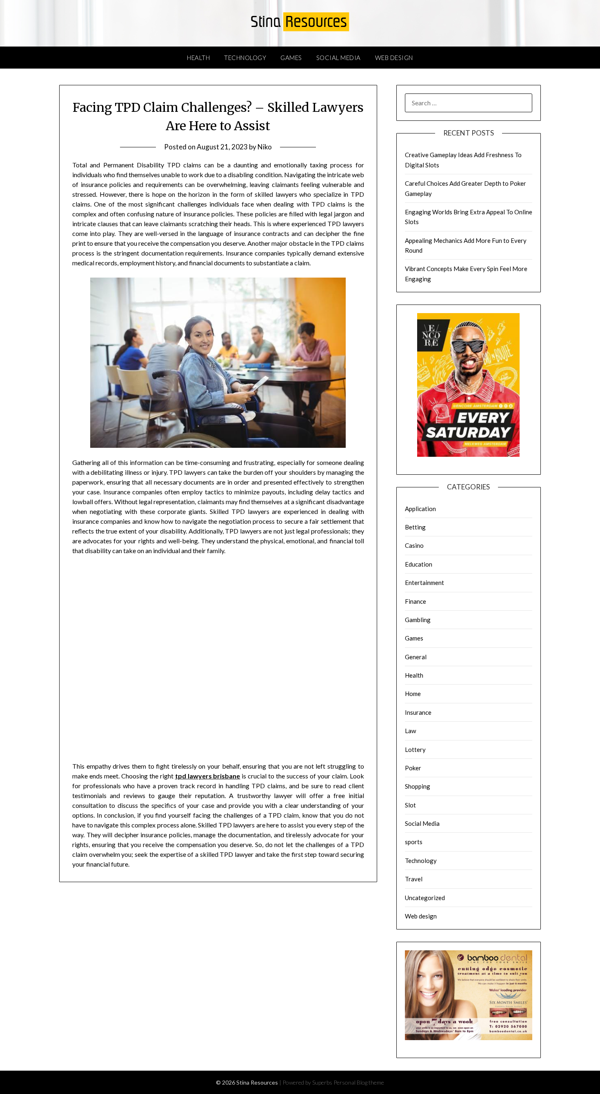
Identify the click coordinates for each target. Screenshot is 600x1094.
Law (410, 730)
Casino (414, 545)
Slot (410, 805)
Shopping (417, 786)
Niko (265, 146)
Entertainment (424, 582)
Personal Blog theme (358, 1082)
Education (418, 564)
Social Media (338, 57)
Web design (394, 57)
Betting (415, 527)
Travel (413, 879)
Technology (245, 57)
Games (291, 57)
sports (413, 841)
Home (413, 693)
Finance (415, 601)
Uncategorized (425, 897)
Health (198, 57)
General (416, 656)
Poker (413, 768)
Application (420, 508)
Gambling (418, 619)
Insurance (418, 712)
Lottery (415, 749)
